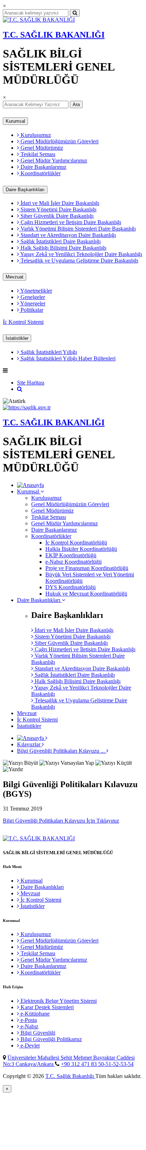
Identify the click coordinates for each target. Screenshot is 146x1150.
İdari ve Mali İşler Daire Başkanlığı (59, 203)
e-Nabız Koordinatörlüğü (73, 562)
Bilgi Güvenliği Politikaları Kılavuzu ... (61, 751)
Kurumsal (15, 121)
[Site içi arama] (19, 389)
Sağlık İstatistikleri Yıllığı (48, 352)
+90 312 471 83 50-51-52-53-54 (97, 1064)
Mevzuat (14, 277)
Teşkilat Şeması (37, 154)
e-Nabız (28, 1026)
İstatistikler (17, 338)
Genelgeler (32, 297)
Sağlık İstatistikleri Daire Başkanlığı (60, 241)
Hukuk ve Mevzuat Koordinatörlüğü (86, 594)
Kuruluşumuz (35, 135)
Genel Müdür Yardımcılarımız (53, 160)
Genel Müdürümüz (41, 148)
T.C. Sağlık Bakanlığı (70, 1076)
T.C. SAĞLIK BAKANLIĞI (54, 34)
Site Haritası (30, 383)
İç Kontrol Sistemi (23, 322)
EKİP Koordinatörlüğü (70, 555)
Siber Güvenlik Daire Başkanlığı (56, 216)
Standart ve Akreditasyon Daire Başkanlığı (67, 235)
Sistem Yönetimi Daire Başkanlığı (57, 209)
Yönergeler (32, 303)
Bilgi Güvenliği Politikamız (50, 1039)
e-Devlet (29, 1046)
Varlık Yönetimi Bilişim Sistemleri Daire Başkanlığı (77, 229)
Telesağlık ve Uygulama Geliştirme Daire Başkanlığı (78, 261)
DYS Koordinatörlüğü (70, 587)
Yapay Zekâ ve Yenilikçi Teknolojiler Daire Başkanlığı (80, 254)
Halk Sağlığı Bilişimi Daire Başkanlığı (62, 248)
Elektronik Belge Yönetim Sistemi (58, 1001)
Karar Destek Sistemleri (46, 1007)
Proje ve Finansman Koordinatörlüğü (86, 568)
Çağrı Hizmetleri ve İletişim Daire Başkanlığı (70, 222)
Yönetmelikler (35, 291)
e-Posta (28, 1020)
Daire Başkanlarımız (42, 167)
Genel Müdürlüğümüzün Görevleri (59, 141)
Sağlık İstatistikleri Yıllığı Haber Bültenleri (67, 358)
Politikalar (31, 310)
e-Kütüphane (34, 1014)
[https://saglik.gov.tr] (27, 407)
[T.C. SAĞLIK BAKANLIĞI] (39, 20)
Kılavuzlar (29, 744)
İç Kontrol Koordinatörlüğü (76, 543)
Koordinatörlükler (40, 173)
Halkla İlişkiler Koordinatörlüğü (81, 549)
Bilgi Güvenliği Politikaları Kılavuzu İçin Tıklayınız (61, 821)
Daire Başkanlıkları (25, 189)
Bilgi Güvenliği (37, 1033)
